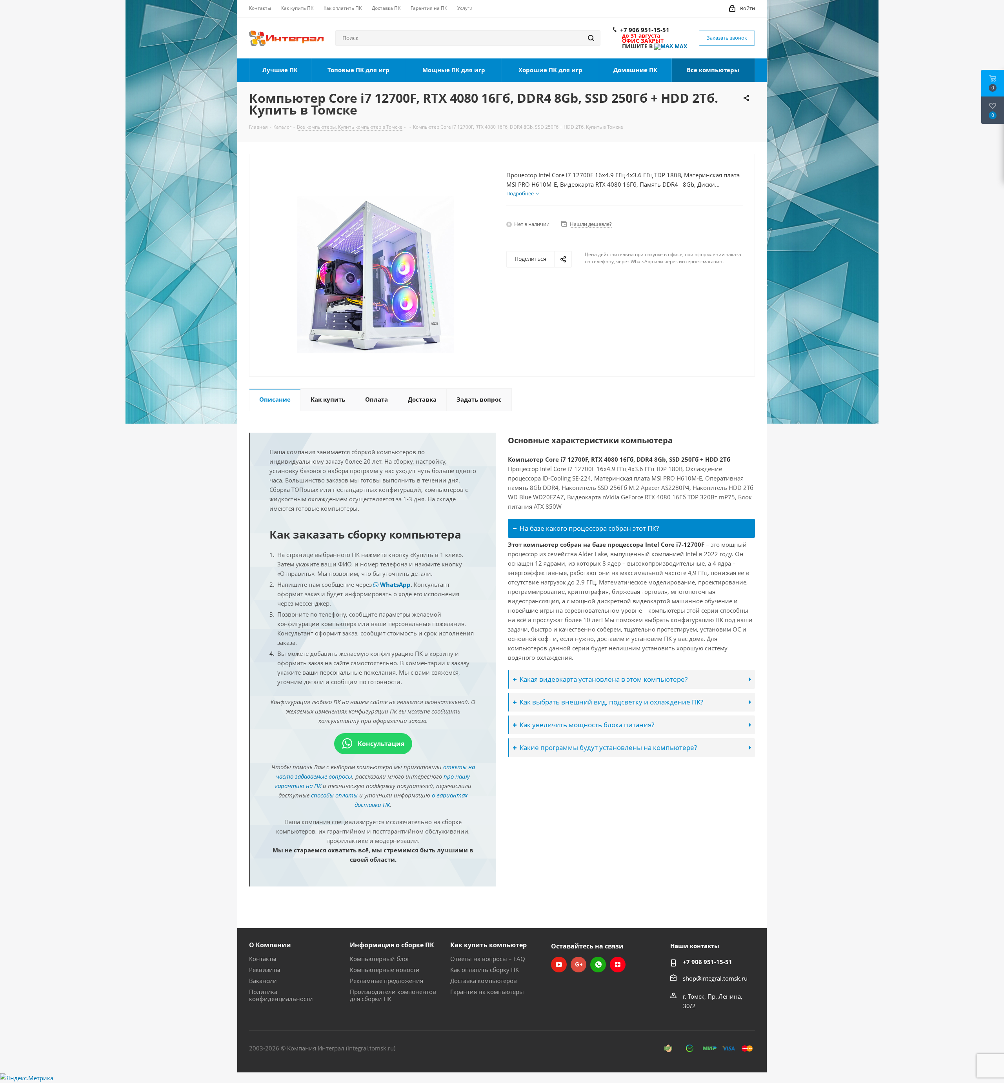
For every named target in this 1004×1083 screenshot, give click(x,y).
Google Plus (578, 964)
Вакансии (263, 981)
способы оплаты (334, 795)
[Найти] (591, 38)
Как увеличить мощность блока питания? (587, 724)
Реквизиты (264, 970)
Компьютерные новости (385, 970)
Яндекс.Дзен (618, 964)
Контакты (262, 959)
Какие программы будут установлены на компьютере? (608, 747)
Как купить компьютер (488, 945)
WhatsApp (394, 584)
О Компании (270, 945)
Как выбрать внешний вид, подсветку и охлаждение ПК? (611, 701)
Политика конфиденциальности (281, 995)
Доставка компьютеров (483, 981)
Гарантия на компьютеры (487, 992)
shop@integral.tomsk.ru (715, 978)
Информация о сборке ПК (392, 945)
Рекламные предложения (386, 981)
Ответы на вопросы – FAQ (487, 959)
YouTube (559, 964)
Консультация (380, 743)
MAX (680, 46)
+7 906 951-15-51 (644, 29)
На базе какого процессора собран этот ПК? (589, 528)
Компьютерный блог (379, 959)
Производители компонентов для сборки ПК (393, 995)
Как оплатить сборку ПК (484, 970)
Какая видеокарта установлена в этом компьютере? (604, 679)
